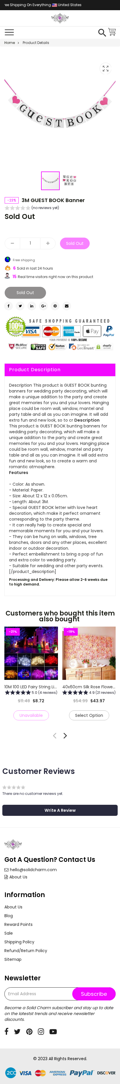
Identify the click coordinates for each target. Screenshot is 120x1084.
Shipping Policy (19, 942)
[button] (69, 181)
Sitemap (13, 959)
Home (9, 42)
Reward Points (18, 924)
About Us (18, 877)
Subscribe (94, 994)
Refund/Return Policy (25, 951)
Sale (8, 933)
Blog (8, 916)
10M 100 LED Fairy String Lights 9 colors (42, 687)
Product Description (35, 369)
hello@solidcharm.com (33, 870)
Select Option (89, 715)
